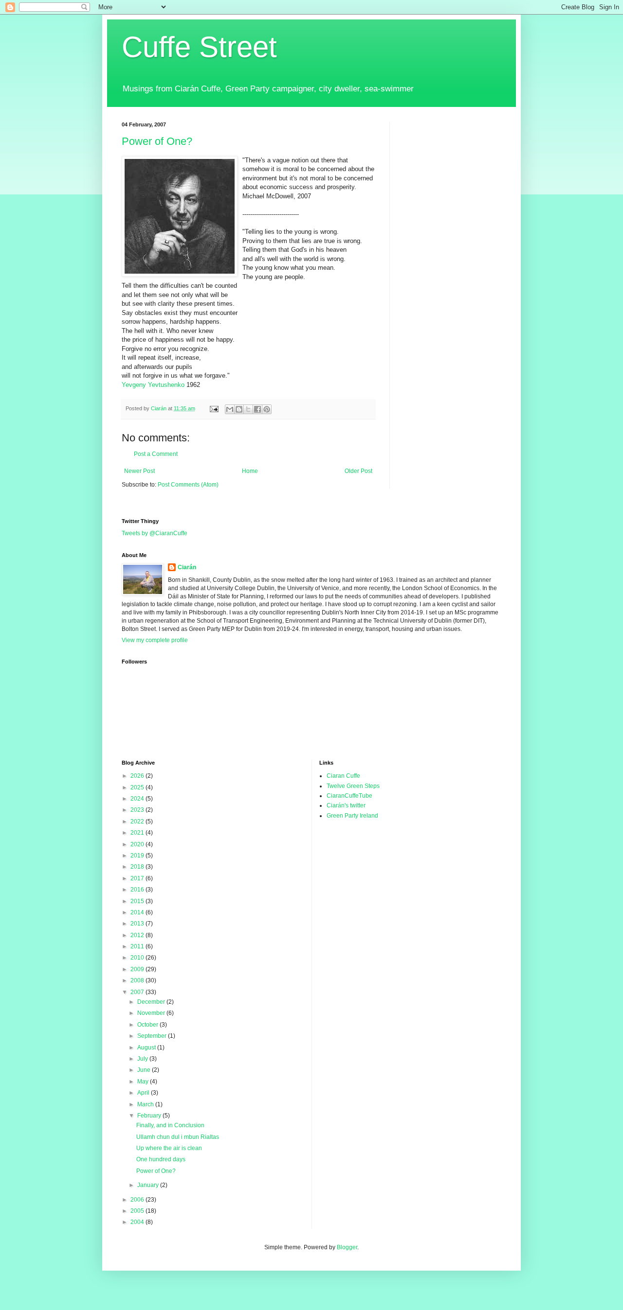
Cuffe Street (199, 47)
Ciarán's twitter (346, 805)
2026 (138, 775)
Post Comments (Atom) (188, 484)
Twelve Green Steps (353, 786)
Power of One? (157, 141)
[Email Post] (213, 408)
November (151, 1013)
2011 (138, 946)
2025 (138, 787)
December (151, 1001)
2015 (138, 901)
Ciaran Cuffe (343, 775)
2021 (138, 832)
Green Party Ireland (352, 815)
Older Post (358, 471)
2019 (138, 855)
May (143, 1081)
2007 (138, 992)
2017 (138, 878)
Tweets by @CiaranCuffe (154, 533)
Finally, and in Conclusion (170, 1125)
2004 (138, 1222)
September (152, 1035)
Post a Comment (156, 454)
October (148, 1024)
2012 (138, 935)
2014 (138, 912)
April (144, 1092)
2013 (138, 923)
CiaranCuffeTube (349, 795)
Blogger (347, 1247)
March (146, 1104)
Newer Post (139, 471)
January (148, 1185)
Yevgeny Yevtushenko (154, 384)
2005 (138, 1210)
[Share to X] (248, 409)
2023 (138, 809)
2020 (138, 844)
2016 (138, 889)
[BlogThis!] (239, 409)
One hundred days (160, 1159)
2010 (138, 957)
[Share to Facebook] (257, 409)
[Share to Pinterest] (267, 409)
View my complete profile (155, 640)
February (150, 1115)
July (143, 1058)
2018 (138, 866)
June (144, 1069)
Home (250, 471)
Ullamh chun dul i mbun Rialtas (177, 1137)
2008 (138, 980)
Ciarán (187, 567)
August (147, 1047)
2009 (138, 969)
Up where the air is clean (169, 1148)
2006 (138, 1199)
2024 (138, 798)
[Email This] (230, 409)
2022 (138, 821)
